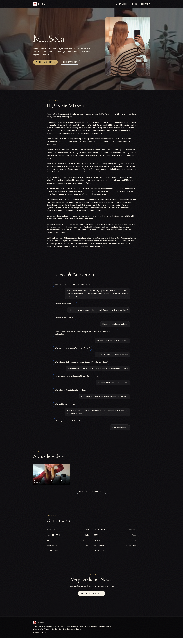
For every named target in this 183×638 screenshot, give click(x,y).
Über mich (121, 4)
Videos (133, 4)
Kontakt (145, 4)
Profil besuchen (91, 593)
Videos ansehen (45, 62)
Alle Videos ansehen (91, 491)
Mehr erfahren (70, 62)
